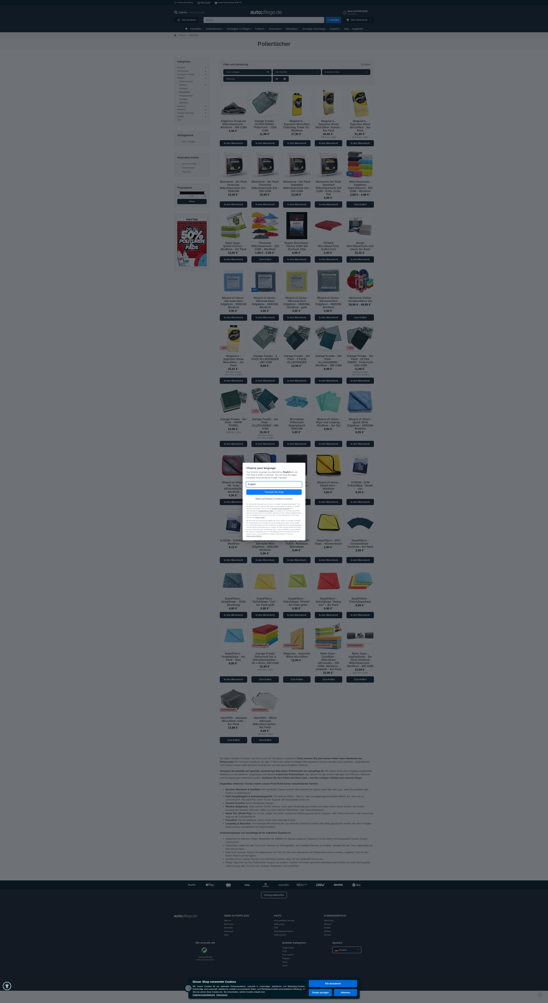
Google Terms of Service (281, 508)
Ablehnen (345, 992)
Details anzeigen (320, 992)
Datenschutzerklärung (204, 995)
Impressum (221, 995)
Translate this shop (274, 492)
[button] (7, 986)
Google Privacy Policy (266, 511)
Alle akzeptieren (333, 983)
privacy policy (260, 517)
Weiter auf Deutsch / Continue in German (274, 498)
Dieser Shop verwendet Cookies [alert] (214, 981)
